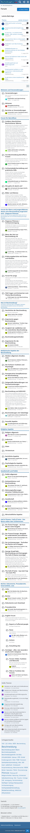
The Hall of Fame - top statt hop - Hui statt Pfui (16, 572)
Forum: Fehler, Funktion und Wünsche (17, 660)
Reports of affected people (18, 624)
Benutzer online (6, 813)
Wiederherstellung (8, 790)
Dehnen (14, 757)
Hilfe (19, 762)
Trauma (19, 778)
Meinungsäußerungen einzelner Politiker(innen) (14, 491)
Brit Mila (18, 755)
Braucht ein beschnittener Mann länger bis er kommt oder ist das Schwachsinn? (18, 654)
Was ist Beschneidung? (9, 303)
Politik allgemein (11, 474)
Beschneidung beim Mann (10, 750)
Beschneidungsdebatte (9, 752)
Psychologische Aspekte (13, 463)
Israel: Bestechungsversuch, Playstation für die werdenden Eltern (18, 508)
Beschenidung (21, 743)
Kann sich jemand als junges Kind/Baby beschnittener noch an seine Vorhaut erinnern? (18, 188)
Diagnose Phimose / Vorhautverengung (12, 222)
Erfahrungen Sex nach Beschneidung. (18, 297)
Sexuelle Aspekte (11, 421)
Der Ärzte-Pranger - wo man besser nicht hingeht (15, 526)
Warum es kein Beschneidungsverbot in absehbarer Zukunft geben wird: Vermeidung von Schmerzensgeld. (18, 476)
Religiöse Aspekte (7, 429)
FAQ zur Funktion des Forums (17, 672)
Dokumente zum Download (15, 603)
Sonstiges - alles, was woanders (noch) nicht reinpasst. (16, 651)
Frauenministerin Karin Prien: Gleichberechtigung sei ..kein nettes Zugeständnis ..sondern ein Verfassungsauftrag (18, 494)
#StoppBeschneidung (13, 105)
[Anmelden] (24, 2)
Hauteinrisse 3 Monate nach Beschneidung (16, 690)
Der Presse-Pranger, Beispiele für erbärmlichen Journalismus (16, 534)
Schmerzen (22, 775)
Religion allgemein (11, 432)
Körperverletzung (7, 767)
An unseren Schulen (13, 345)
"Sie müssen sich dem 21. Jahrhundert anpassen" (18, 485)
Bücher (7, 596)
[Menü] (28, 2)
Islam (7, 446)
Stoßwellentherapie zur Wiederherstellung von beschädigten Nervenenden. (18, 181)
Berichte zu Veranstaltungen (15, 110)
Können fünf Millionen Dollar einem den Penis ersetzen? (18, 377)
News (11, 630)
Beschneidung (9, 746)
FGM (17, 760)
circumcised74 (22, 808)
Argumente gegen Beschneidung (11, 320)
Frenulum (23, 760)
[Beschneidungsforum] (9, 2)
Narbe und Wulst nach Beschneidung (20, 675)
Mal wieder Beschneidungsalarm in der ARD (18, 609)
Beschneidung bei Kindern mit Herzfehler (18, 528)
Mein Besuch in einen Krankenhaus (17, 434)
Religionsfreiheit (7, 775)
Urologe (25, 778)
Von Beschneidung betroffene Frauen (16, 156)
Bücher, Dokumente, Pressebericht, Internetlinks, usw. (13, 585)
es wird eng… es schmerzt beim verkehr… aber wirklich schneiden (18, 251)
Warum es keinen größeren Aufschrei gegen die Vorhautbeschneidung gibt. (18, 501)
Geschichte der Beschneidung (15, 310)
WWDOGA (18, 790)
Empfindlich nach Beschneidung (16, 98)
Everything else (14, 646)
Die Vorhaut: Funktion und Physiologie (14, 366)
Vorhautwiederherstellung (10, 788)
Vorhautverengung (7, 785)
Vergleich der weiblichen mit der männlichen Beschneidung (16, 329)
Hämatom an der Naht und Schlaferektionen (16, 686)
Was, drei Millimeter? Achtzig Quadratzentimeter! (18, 369)
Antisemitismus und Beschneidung (12, 482)
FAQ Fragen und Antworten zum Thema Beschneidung (16, 294)
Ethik (14, 760)
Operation (9, 770)
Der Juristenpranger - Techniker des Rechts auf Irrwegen (16, 543)
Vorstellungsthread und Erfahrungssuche (18, 423)
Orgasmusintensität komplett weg (13, 704)
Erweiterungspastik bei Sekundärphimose (18, 271)
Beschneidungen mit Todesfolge (16, 413)
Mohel (4, 770)
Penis (15, 770)
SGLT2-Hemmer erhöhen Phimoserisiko (18, 360)
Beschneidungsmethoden (14, 337)
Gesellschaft (9, 499)
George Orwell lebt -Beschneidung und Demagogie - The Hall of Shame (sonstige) (16, 553)
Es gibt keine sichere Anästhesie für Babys (18, 415)
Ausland (8, 506)
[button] (27, 86)
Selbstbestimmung (7, 778)
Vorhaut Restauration (15, 783)
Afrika (10, 743)
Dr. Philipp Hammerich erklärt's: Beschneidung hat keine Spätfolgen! (18, 546)
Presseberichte (10, 607)
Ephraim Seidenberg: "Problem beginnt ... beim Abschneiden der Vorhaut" (18, 323)
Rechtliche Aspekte (12, 456)
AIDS (14, 743)
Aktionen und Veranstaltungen (12, 90)
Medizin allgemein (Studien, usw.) (15, 357)
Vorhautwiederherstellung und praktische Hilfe (16, 169)
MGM (26, 767)
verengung (8, 780)
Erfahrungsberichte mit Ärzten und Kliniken (16, 257)
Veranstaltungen (11, 93)
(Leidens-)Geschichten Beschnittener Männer (13, 122)
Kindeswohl (16, 765)
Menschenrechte (18, 767)
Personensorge (22, 770)
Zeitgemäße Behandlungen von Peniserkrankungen (16, 383)
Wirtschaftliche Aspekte (13, 514)
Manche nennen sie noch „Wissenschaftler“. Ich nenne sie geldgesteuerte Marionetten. (18, 204)
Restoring (15, 775)
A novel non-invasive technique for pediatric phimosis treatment (18, 386)
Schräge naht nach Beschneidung (13, 725)
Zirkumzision (6, 793)
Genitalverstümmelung (9, 762)
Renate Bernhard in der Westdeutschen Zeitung (18, 578)
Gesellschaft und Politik (9, 471)
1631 (3, 743)
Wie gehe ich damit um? (13, 186)
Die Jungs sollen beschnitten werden (14, 708)
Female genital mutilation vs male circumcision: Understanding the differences (18, 332)
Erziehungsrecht (7, 760)
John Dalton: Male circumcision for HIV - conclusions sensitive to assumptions (18, 408)
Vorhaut (5, 783)
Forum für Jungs (11, 276)
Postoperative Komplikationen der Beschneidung (16, 374)
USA (3, 780)
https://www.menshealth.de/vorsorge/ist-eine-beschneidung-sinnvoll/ (15, 730)
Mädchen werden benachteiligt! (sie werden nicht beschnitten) (18, 537)
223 (6, 743)
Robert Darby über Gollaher (15, 314)
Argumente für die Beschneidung (12, 342)
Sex (15, 778)
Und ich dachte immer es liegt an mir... (18, 163)
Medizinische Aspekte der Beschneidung (10, 352)
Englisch (14, 666)
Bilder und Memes (11, 193)
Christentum (9, 450)
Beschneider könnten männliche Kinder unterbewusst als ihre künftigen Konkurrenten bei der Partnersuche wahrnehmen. (18, 465)
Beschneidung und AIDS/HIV (15, 391)
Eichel (23, 757)
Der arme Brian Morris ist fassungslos (18, 566)
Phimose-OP (14, 773)
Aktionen (8, 103)
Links (7, 589)
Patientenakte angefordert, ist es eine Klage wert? (18, 458)
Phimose (5, 773)
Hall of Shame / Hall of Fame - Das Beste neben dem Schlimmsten (13, 520)
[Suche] (20, 2)
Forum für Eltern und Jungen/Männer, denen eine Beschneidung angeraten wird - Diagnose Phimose (14, 211)
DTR (19, 757)
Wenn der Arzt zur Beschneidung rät (11, 235)
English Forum (10, 616)
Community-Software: (15, 830)
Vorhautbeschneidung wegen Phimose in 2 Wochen (18, 229)
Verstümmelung (17, 780)
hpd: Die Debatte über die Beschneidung (18, 591)
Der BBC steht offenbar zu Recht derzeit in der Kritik (20, 635)
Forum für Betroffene (8, 118)
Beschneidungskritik (9, 755)
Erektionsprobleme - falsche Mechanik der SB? (18, 286)
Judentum (8, 439)
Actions (11, 640)
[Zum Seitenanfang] (27, 830)
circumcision (6, 757)
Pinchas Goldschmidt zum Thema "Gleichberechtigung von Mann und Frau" (18, 441)
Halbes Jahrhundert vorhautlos (16, 150)
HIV (23, 762)
